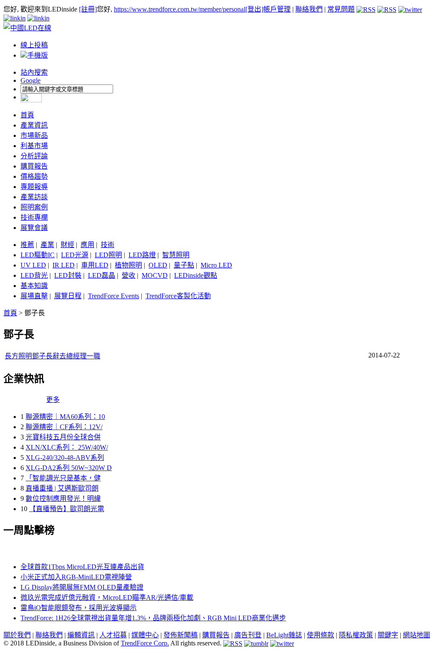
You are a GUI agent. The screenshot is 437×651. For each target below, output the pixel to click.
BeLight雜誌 (284, 635)
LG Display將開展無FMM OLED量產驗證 (81, 587)
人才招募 (113, 635)
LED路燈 (142, 255)
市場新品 (34, 135)
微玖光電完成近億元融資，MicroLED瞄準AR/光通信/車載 (106, 597)
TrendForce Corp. (145, 643)
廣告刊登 (248, 635)
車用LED (94, 265)
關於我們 (17, 635)
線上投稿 (34, 45)
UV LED (33, 265)
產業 (47, 244)
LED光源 (74, 255)
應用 (87, 244)
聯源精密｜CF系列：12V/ (64, 426)
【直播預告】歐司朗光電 (66, 508)
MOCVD (155, 275)
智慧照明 (175, 255)
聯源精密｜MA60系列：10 (65, 416)
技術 (107, 244)
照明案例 (34, 207)
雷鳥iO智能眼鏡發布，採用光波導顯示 (78, 607)
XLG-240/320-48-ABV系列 (65, 457)
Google (30, 80)
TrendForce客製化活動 (178, 295)
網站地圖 (416, 635)
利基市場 (34, 145)
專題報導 (34, 186)
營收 (128, 275)
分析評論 (34, 156)
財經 (67, 244)
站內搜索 (34, 72)
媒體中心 (145, 635)
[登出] (254, 9)
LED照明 (108, 255)
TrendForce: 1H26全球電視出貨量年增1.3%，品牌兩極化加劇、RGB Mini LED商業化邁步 (153, 618)
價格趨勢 (34, 176)
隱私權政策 (356, 635)
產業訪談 (34, 197)
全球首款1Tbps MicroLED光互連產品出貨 (82, 566)
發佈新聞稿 (180, 635)
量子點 (184, 265)
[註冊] (88, 9)
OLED (158, 265)
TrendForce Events (113, 295)
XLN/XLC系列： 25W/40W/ (67, 447)
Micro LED (216, 265)
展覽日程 (68, 295)
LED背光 (34, 275)
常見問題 (341, 9)
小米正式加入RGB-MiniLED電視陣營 (76, 577)
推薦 (27, 244)
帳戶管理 (277, 9)
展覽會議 (34, 227)
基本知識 (34, 285)
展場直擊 (34, 295)
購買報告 (34, 166)
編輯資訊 (81, 635)
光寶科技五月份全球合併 (63, 437)
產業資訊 (34, 125)
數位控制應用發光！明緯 (63, 498)
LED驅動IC (37, 255)
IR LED (63, 265)
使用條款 (320, 635)
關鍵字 (388, 635)
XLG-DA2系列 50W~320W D (69, 467)
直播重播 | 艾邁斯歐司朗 (62, 488)
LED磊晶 (101, 275)
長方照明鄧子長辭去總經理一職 (52, 356)
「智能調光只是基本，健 (63, 478)
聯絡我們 (309, 9)
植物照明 (128, 265)
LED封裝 (68, 275)
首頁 (27, 115)
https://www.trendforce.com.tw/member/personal (179, 9)
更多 (53, 399)
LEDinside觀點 (195, 275)
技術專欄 (34, 217)
